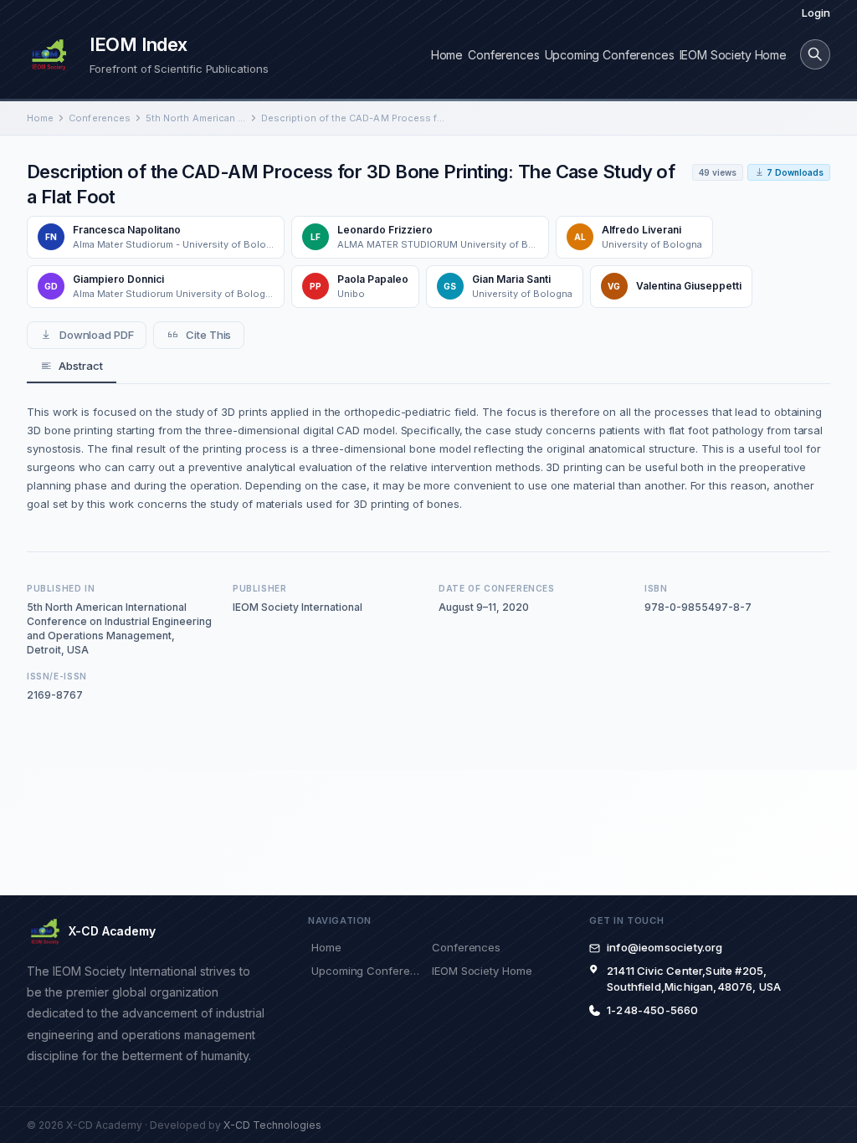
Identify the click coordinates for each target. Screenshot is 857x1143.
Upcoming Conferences (610, 55)
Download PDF (96, 334)
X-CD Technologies (272, 1125)
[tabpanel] (428, 457)
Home (447, 55)
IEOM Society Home (733, 55)
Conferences (503, 55)
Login (816, 12)
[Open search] (815, 54)
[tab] (71, 366)
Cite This (208, 334)
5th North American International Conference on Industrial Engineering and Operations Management (196, 118)
